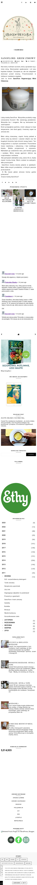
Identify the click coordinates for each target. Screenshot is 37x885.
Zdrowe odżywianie (18, 801)
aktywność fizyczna (7, 863)
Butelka (7, 606)
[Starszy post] (35, 334)
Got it (24, 882)
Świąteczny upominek (12, 586)
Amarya (7, 610)
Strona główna (18, 797)
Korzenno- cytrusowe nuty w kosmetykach (30, 200)
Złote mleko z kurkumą (12, 418)
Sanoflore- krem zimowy (13, 599)
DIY (18, 810)
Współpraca (18, 820)
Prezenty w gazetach (12, 596)
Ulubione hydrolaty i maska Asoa (18, 209)
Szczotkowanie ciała (11, 616)
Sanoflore (14, 63)
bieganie (28, 863)
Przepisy (19, 804)
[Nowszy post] (1, 334)
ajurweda (23, 859)
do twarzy (32, 61)
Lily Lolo (7, 589)
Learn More (16, 882)
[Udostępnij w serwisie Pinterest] (16, 182)
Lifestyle (18, 817)
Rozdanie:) (14, 703)
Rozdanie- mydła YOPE (19, 683)
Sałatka (7, 603)
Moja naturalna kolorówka (6, 199)
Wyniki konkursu (10, 613)
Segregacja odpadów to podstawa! (16, 593)
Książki (12, 859)
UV (17, 859)
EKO (18, 814)
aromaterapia (19, 863)
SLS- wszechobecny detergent (15, 579)
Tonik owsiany (9, 583)
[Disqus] (18, 242)
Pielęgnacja (5, 63)
